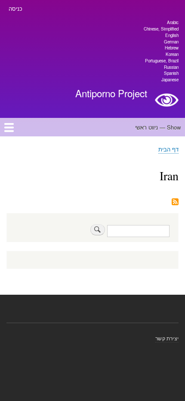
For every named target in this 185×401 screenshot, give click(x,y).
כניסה (15, 8)
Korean (172, 54)
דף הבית (168, 149)
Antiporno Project (111, 93)
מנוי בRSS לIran (175, 202)
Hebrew (172, 48)
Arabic (173, 22)
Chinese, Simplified (161, 29)
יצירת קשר (167, 338)
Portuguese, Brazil (162, 61)
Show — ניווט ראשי (158, 127)
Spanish (171, 73)
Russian (171, 67)
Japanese (170, 80)
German (171, 42)
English (172, 35)
